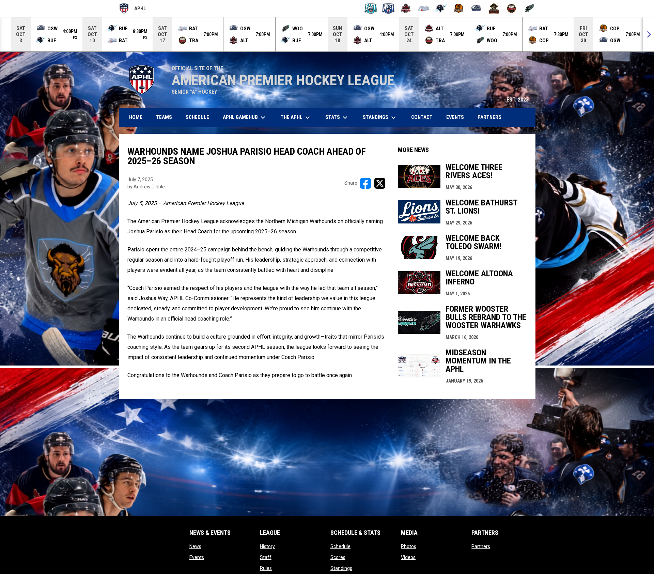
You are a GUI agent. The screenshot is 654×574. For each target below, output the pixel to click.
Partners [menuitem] (489, 117)
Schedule (340, 546)
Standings (341, 568)
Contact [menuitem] (422, 117)
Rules (266, 568)
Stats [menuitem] (337, 117)
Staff (265, 557)
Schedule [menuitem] (197, 117)
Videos (408, 557)
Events (196, 557)
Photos (408, 546)
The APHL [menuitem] (296, 117)
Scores (337, 557)
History (267, 546)
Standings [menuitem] (380, 117)
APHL (132, 9)
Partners (480, 546)
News (195, 546)
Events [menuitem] (455, 117)
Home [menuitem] (135, 117)
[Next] (648, 34)
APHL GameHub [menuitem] (245, 117)
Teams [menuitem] (164, 117)
